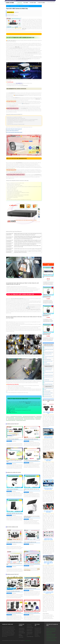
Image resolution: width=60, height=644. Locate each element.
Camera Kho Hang (30, 627)
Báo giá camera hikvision (47, 359)
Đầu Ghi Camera (49, 632)
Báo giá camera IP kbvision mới (48, 352)
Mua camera (25, 2)
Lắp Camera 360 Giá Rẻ (47, 394)
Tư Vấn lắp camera (41, 2)
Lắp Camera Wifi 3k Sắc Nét (47, 368)
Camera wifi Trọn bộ (29, 634)
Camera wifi (19, 2)
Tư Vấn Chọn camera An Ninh (51, 640)
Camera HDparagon (21, 635)
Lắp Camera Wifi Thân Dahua (47, 384)
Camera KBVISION (22, 632)
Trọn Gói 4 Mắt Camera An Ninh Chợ (17, 8)
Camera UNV (21, 637)
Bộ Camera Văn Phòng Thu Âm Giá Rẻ (13, 591)
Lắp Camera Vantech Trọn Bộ (47, 392)
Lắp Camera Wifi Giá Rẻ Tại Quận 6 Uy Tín (29, 416)
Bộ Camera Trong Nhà (46, 391)
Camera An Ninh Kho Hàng (50, 634)
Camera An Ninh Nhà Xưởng (51, 628)
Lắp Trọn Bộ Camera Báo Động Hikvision (48, 389)
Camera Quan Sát (28, 640)
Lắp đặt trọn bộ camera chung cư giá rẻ (14, 542)
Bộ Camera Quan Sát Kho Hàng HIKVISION (14, 612)
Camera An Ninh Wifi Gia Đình (51, 629)
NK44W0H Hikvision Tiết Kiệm (21, 420)
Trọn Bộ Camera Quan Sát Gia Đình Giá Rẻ (31, 612)
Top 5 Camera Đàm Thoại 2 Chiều (47, 354)
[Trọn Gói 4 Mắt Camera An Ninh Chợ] (24, 70)
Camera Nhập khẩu (30, 636)
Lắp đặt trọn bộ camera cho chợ (30, 542)
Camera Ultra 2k (29, 630)
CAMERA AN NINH (10, 2)
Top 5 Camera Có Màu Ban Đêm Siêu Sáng (48, 357)
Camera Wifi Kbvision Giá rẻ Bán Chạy (48, 382)
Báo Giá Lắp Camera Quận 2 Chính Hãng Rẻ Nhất (48, 562)
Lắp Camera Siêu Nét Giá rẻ (47, 396)
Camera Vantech (21, 628)
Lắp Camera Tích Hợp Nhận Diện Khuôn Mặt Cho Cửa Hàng (24, 417)
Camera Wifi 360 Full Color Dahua (47, 370)
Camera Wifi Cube (46, 379)
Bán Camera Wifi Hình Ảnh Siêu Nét (48, 373)
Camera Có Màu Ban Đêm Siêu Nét (48, 347)
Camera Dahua (21, 631)
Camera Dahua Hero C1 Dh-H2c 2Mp (16, 416)
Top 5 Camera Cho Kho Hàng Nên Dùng (47, 362)
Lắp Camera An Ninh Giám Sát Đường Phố (31, 460)
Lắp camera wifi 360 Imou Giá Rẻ (48, 378)
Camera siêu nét (29, 629)
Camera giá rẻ (29, 624)
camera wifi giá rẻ (30, 632)
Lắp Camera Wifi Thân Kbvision (48, 375)
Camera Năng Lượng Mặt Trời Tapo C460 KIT (14, 513)
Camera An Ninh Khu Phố (50, 631)
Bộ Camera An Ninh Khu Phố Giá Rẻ (30, 588)
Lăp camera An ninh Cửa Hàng (51, 637)
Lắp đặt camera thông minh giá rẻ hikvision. (32, 563)
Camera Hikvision (21, 629)
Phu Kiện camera (33, 2)
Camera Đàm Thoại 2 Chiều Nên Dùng (48, 350)
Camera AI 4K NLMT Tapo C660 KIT (12, 489)
